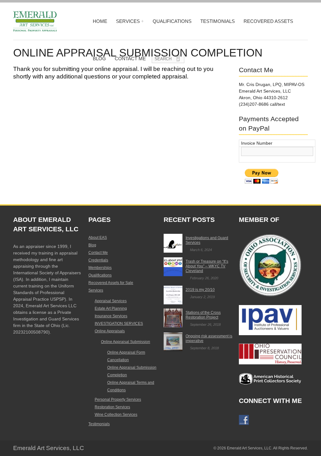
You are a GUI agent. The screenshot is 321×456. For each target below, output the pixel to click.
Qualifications (172, 21)
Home (100, 21)
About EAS (97, 237)
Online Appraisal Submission (125, 342)
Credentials (98, 260)
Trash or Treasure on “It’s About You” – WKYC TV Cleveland (207, 266)
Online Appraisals (110, 331)
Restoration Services (112, 407)
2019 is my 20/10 (200, 289)
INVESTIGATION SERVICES (119, 323)
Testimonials (217, 21)
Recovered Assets (268, 21)
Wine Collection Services (116, 414)
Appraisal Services (111, 301)
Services (128, 21)
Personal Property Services (118, 399)
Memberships (100, 268)
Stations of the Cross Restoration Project (203, 314)
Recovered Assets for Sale (110, 283)
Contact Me (98, 252)
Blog (92, 245)
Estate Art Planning (111, 308)
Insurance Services (111, 316)
